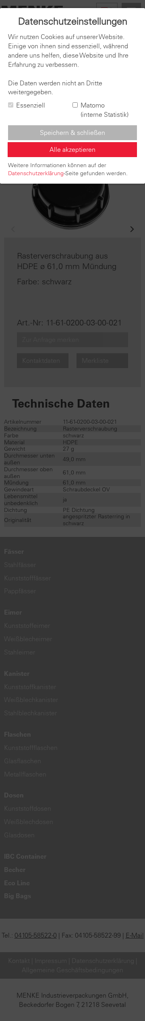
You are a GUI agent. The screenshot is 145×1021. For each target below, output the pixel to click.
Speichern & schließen (72, 132)
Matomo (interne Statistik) (104, 109)
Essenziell (30, 105)
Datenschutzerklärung (36, 173)
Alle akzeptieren (72, 149)
